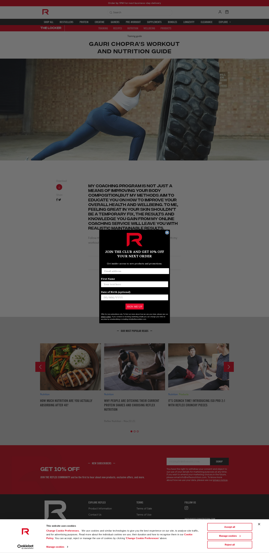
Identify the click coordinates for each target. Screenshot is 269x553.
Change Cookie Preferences (142, 538)
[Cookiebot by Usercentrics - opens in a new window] (25, 547)
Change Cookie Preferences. (63, 530)
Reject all (230, 544)
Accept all (229, 527)
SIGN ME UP (134, 306)
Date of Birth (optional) (115, 292)
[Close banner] (259, 524)
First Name (108, 278)
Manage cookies (55, 546)
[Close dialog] (167, 232)
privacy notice (106, 316)
